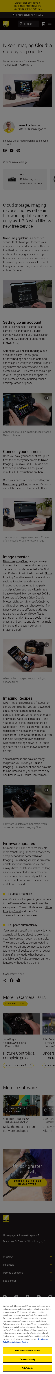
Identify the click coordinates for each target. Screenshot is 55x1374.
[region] (27, 1335)
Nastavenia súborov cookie (27, 1350)
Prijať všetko (27, 1368)
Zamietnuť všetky (27, 1359)
